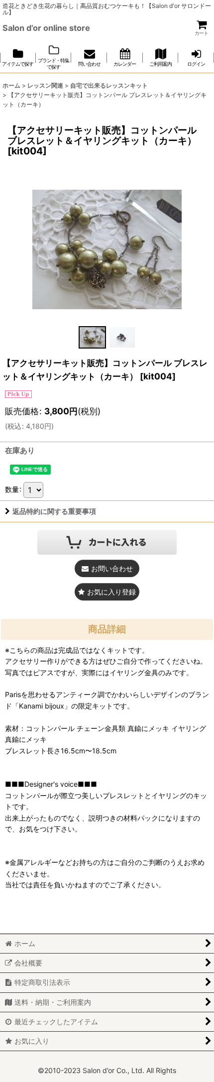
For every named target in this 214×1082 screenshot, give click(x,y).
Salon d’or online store (46, 28)
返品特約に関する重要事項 (54, 511)
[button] (92, 337)
